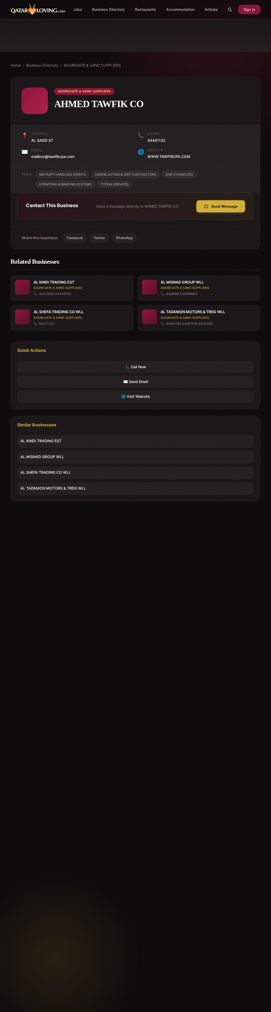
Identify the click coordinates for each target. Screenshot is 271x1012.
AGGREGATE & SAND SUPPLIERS (92, 65)
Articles (211, 9)
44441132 (156, 140)
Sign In (249, 9)
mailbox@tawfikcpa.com (52, 156)
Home (16, 65)
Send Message (224, 206)
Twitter (99, 238)
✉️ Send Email (135, 381)
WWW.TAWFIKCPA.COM (168, 156)
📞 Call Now (135, 366)
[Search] (229, 9)
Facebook (75, 238)
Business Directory (108, 9)
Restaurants (145, 9)
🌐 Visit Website (135, 396)
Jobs (77, 9)
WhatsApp (124, 238)
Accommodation (180, 9)
